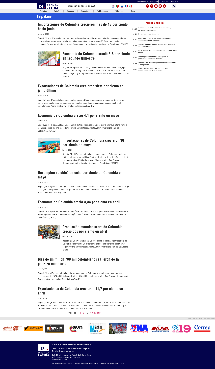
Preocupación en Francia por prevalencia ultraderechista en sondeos (154, 39)
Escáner (70, 11)
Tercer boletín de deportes (148, 34)
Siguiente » (96, 313)
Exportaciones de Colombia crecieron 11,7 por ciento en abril (80, 290)
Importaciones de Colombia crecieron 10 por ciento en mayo (93, 142)
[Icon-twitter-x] (151, 6)
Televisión (119, 11)
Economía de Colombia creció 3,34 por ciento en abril (79, 202)
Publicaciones (102, 11)
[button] (174, 6)
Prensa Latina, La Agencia (147, 1)
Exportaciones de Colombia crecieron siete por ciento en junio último (81, 88)
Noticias (43, 11)
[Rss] (164, 6)
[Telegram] (160, 6)
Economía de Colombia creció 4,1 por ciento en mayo (78, 115)
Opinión (57, 11)
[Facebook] (147, 6)
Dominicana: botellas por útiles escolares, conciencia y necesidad (154, 29)
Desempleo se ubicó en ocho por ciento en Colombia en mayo (80, 174)
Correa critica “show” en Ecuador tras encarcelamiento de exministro (153, 70)
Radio (133, 11)
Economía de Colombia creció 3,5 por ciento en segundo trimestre (96, 56)
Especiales (85, 11)
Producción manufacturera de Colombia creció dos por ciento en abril (92, 229)
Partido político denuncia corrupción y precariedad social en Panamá (153, 58)
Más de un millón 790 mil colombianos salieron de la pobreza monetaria (78, 261)
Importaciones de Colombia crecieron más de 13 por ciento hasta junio (83, 26)
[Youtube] (156, 6)
